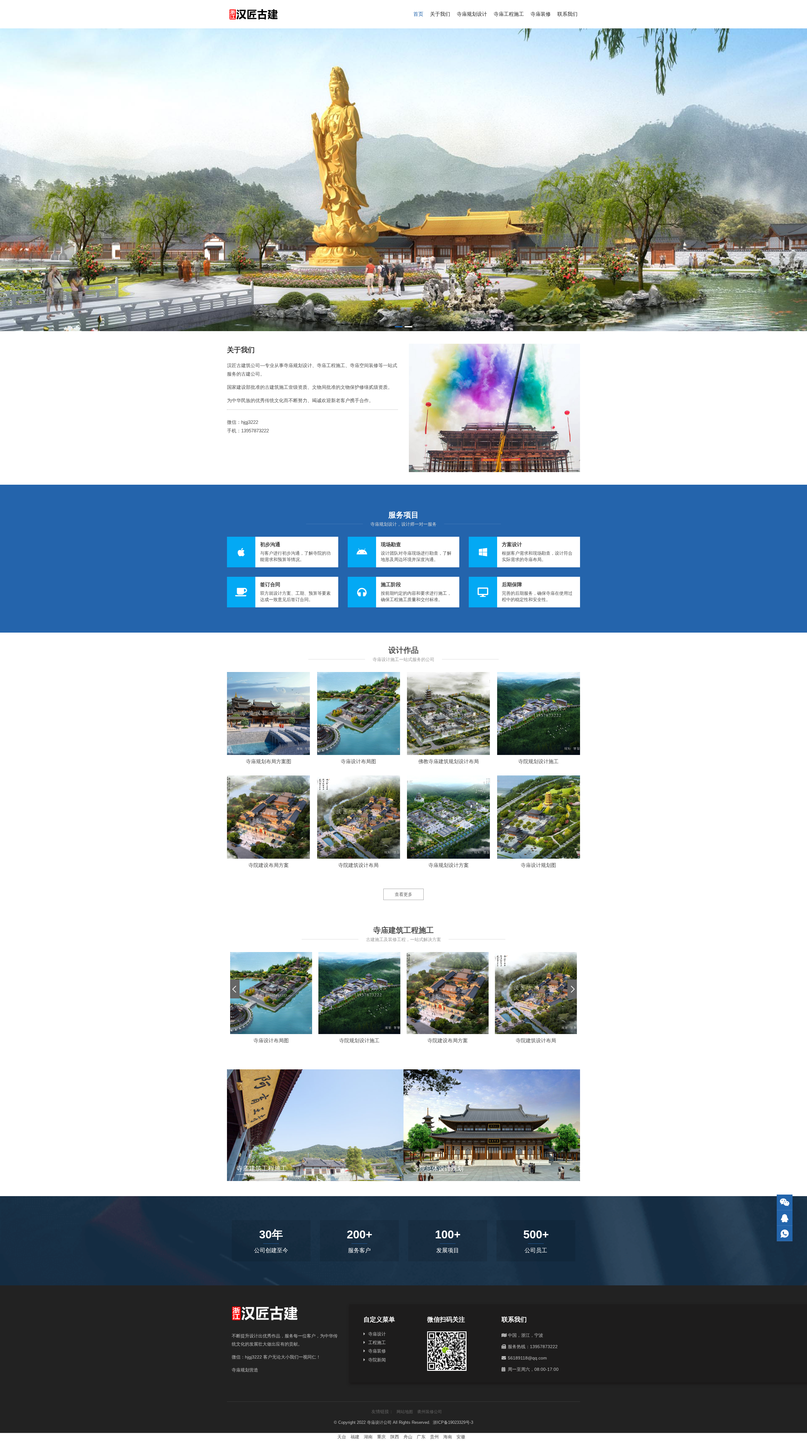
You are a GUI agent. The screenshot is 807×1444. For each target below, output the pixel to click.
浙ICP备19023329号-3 (453, 1422)
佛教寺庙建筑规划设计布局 (448, 761)
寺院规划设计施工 (538, 761)
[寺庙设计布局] (403, 179)
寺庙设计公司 (379, 1422)
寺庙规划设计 (472, 14)
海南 (447, 1436)
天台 (341, 1436)
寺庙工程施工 (509, 14)
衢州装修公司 (429, 1411)
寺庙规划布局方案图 (268, 761)
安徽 (460, 1436)
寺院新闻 (377, 1359)
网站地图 (405, 1411)
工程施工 (377, 1342)
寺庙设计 (377, 1333)
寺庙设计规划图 (538, 865)
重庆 (381, 1436)
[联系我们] (784, 1218)
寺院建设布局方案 (268, 865)
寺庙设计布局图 (358, 761)
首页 (418, 14)
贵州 (434, 1436)
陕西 (394, 1436)
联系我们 (567, 14)
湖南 (368, 1436)
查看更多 (403, 894)
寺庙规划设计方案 (448, 865)
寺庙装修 (541, 14)
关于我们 (440, 14)
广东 (421, 1436)
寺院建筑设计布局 (358, 865)
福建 (355, 1436)
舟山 (408, 1436)
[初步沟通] (282, 552)
